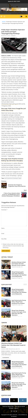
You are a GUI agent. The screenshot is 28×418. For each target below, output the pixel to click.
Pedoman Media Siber (8, 406)
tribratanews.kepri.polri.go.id (9, 104)
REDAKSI (11, 408)
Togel (19, 178)
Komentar (4, 210)
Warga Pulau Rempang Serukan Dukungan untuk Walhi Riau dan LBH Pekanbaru (19, 313)
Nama (2, 228)
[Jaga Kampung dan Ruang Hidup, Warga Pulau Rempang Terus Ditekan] (6, 302)
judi (6, 178)
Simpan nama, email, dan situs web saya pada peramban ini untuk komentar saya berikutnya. (13, 245)
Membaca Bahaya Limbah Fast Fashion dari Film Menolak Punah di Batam (19, 263)
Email (2, 233)
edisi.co (16, 408)
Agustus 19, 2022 (6, 35)
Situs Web (3, 239)
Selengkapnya (5, 357)
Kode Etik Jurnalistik (20, 406)
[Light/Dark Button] (21, 16)
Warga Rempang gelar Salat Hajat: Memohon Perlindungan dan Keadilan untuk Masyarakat (19, 274)
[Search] (24, 16)
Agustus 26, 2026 (16, 266)
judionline (10, 178)
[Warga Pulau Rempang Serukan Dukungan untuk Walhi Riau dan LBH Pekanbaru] (6, 313)
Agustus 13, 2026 (16, 278)
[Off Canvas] (1, 16)
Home (3, 21)
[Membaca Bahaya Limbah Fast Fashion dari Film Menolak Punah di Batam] (6, 264)
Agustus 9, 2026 (16, 389)
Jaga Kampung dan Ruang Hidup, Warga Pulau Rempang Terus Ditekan (19, 302)
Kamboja (15, 178)
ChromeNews (21, 414)
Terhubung (26, 16)
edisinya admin (4, 349)
